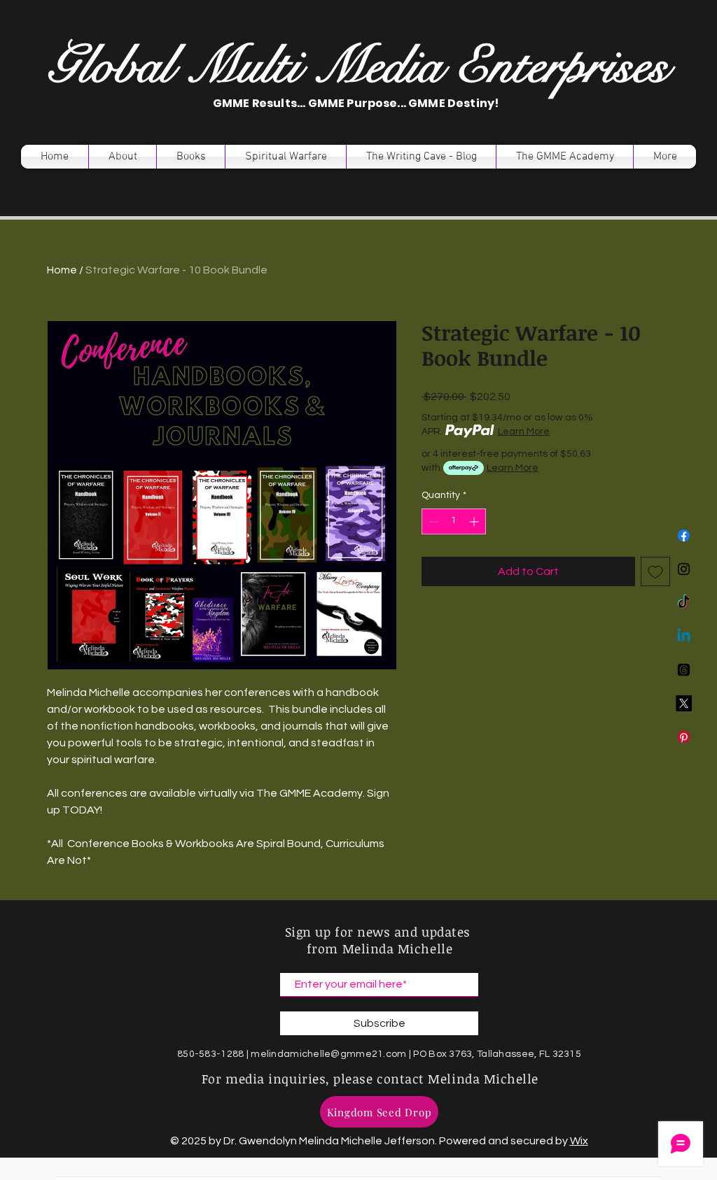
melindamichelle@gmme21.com (328, 1054)
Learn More (524, 431)
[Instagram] (684, 569)
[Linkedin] (684, 636)
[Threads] (684, 670)
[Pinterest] (684, 737)
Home (62, 270)
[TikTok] (684, 603)
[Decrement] (432, 521)
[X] (684, 703)
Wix (579, 1140)
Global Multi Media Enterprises (358, 66)
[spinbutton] (453, 521)
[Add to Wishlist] (655, 571)
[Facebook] (684, 535)
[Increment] (475, 521)
